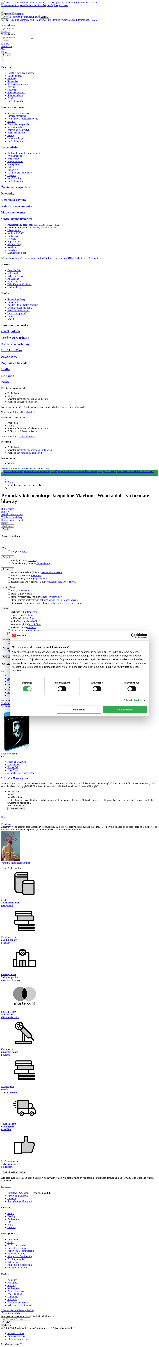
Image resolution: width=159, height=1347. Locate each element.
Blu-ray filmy (7, 509)
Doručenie (6, 5)
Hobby (10, 135)
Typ (4, 548)
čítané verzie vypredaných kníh (66, 603)
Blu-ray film (13, 791)
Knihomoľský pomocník (19, 1264)
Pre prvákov (13, 158)
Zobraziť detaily (132, 700)
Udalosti (11, 1198)
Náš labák (12, 1299)
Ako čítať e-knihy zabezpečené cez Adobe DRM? (25, 468)
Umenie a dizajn (15, 138)
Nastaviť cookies (15, 1333)
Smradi (10, 319)
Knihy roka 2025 (15, 233)
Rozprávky (12, 170)
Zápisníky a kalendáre (15, 363)
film (24, 551)
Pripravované (13, 241)
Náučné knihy (14, 178)
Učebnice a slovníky (13, 199)
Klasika (11, 87)
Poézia (10, 98)
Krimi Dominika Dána (18, 310)
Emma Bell (12, 767)
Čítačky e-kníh (10, 331)
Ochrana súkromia (16, 1336)
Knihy (5, 17)
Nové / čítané (8, 587)
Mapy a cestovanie (13, 212)
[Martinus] (12, 13)
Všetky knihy (14, 230)
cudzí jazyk (36, 630)
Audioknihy (23, 16)
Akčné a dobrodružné (12, 514)
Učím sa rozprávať (16, 313)
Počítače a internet (16, 132)
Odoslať (6, 1322)
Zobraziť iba (7, 557)
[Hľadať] (32, 29)
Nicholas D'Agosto (16, 761)
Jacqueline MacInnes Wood (20, 773)
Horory (4, 523)
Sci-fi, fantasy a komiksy (19, 172)
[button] (82, 797)
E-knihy (13, 16)
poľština (31, 618)
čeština (29, 615)
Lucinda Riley (14, 287)
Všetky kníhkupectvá (17, 1195)
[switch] (62, 688)
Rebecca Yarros (15, 276)
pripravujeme (40, 578)
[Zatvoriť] (2, 543)
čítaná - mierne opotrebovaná (63, 600)
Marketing (12, 1296)
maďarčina (34, 621)
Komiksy (11, 78)
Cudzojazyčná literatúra (16, 218)
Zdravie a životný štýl (18, 130)
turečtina (31, 627)
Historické (12, 89)
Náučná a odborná (13, 107)
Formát (5, 648)
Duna (10, 316)
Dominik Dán (14, 270)
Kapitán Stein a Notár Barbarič (22, 305)
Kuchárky (7, 193)
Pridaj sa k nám (15, 1294)
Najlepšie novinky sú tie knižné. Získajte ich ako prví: (27, 1316)
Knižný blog (54, 5)
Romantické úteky (16, 299)
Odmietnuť (79, 709)
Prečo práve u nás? (16, 1245)
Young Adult (13, 164)
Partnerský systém (16, 1291)
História (11, 121)
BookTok (12, 250)
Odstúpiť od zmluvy (17, 1267)
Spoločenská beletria (17, 84)
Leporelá (11, 175)
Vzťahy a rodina (15, 127)
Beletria (6, 67)
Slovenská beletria (16, 92)
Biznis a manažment (17, 116)
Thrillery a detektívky (11, 517)
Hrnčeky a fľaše (11, 350)
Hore (3, 817)
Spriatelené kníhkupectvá (19, 1201)
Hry (31, 16)
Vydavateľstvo (9, 639)
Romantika (12, 81)
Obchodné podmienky (18, 1339)
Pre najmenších (14, 156)
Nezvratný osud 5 (10, 753)
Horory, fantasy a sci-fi (12, 520)
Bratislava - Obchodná (18, 1193)
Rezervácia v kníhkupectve (20, 1250)
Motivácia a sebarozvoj (18, 113)
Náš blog (11, 1285)
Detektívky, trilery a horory (20, 73)
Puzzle (5, 382)
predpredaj (36, 575)
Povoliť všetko (125, 709)
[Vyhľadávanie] (2, 23)
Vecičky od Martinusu (15, 337)
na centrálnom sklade (51, 572)
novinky (33, 560)
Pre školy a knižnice (17, 1259)
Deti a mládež (9, 147)
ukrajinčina (35, 624)
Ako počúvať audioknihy (19, 1256)
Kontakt (64, 5)
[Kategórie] (51, 17)
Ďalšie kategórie (15, 101)
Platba (10, 1242)
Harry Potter (13, 302)
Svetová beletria (15, 95)
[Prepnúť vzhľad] (2, 9)
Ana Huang (13, 278)
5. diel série (15, 778)
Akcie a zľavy (14, 244)
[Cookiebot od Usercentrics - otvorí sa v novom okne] (133, 635)
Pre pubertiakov (15, 161)
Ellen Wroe (12, 770)
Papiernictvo (9, 356)
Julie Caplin (13, 273)
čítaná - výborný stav (51, 596)
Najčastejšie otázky (16, 1248)
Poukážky (43, 5)
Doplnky (44, 17)
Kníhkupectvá (18, 5)
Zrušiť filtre (7, 703)
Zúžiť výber (7, 657)
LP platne (7, 375)
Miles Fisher (13, 764)
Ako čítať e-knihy (16, 1253)
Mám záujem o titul (16, 252)
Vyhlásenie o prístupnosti (19, 1305)
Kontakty (12, 1280)
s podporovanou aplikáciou (38, 450)
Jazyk (5, 608)
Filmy (36, 16)
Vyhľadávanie (8, 25)
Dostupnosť (7, 569)
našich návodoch (27, 412)
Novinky (11, 238)
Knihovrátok (31, 5)
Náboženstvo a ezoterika (16, 206)
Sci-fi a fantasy (14, 75)
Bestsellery (12, 236)
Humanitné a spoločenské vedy (22, 118)
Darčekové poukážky (14, 325)
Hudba (5, 369)
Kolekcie (11, 247)
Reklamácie (13, 1262)
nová (28, 590)
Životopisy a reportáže (18, 124)
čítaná (29, 593)
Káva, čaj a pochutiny (15, 344)
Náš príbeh (12, 1282)
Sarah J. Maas (14, 281)
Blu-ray (5, 511)
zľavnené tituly (43, 563)
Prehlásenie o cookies (18, 1302)
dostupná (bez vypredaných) (62, 581)
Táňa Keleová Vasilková (19, 284)
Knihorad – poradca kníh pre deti (23, 153)
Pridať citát (6, 824)
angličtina (33, 612)
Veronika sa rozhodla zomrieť (15, 862)
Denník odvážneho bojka (19, 307)
